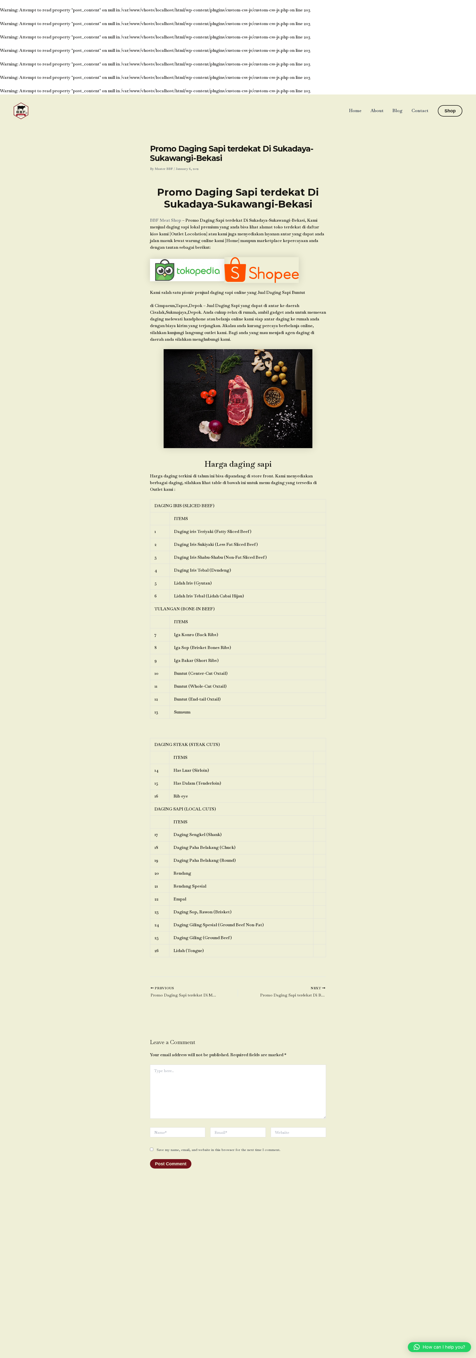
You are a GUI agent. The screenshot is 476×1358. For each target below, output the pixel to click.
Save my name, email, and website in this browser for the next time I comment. (218, 1149)
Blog (397, 110)
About (377, 110)
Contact (420, 110)
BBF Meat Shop (165, 220)
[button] (450, 111)
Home (355, 110)
